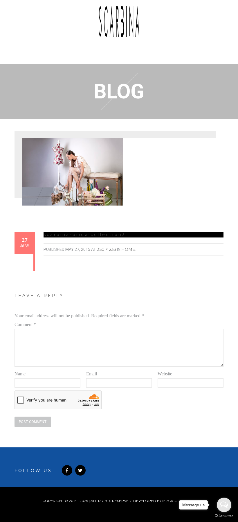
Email (91, 373)
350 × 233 (106, 249)
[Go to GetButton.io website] (224, 516)
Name (20, 373)
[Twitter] (80, 470)
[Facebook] (67, 470)
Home (128, 249)
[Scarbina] (119, 21)
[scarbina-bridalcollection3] (72, 171)
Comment (25, 324)
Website (165, 373)
